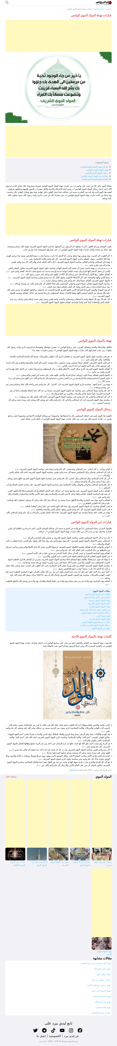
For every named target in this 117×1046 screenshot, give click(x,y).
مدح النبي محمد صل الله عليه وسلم (95, 609)
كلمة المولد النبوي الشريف (99, 603)
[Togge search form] (7, 2)
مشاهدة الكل (11, 776)
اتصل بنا (41, 1036)
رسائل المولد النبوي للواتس (96, 173)
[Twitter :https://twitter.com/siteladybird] (35, 1032)
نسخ (26, 259)
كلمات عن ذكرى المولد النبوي (97, 594)
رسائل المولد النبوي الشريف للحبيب (95, 625)
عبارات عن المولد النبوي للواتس (94, 176)
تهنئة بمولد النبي (103, 616)
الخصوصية (55, 1036)
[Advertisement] (58, 36)
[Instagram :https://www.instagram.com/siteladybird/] (71, 1032)
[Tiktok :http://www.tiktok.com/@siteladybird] (53, 1032)
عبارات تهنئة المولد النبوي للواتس (94, 166)
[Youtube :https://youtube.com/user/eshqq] (62, 1032)
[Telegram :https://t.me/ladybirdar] (44, 1032)
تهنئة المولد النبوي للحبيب (99, 606)
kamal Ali (73, 770)
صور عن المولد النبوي (101, 628)
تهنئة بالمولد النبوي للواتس (97, 170)
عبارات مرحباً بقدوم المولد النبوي (96, 622)
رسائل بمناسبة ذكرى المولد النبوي (95, 612)
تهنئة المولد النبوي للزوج (100, 619)
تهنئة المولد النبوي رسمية (99, 600)
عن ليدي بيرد (71, 1036)
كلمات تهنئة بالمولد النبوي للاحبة (95, 179)
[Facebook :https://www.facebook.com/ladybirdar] (80, 1032)
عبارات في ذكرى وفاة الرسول (97, 597)
